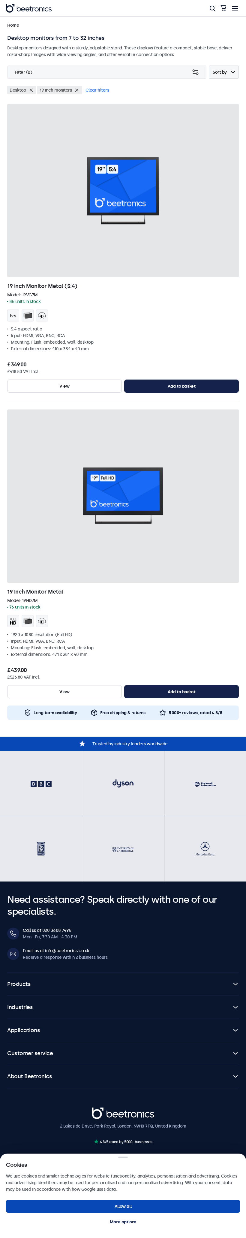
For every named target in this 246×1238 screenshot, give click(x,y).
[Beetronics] (29, 8)
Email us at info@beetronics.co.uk (56, 951)
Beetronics (102, 1110)
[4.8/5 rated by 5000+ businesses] (96, 1141)
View (64, 386)
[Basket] (223, 8)
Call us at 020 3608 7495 (47, 930)
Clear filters (97, 90)
